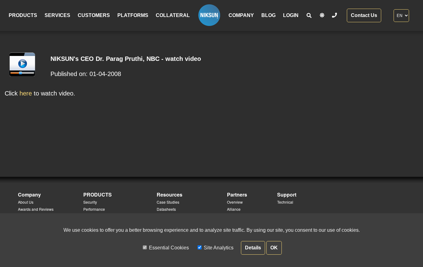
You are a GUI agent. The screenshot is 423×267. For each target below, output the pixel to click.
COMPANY (241, 15)
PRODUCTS (23, 15)
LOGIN (291, 15)
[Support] (334, 15)
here (26, 93)
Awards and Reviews (36, 209)
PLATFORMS (132, 15)
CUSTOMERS (94, 15)
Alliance (234, 209)
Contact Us (364, 15)
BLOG (268, 15)
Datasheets (166, 209)
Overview (235, 202)
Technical (285, 202)
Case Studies (168, 202)
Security (90, 202)
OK (274, 247)
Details (253, 247)
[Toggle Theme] (322, 15)
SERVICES (57, 15)
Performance (94, 209)
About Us (25, 202)
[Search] (309, 16)
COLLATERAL (173, 15)
